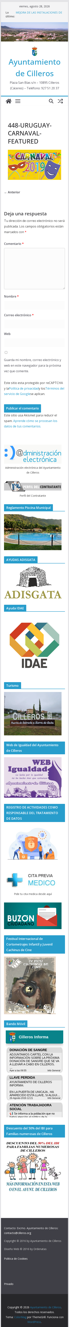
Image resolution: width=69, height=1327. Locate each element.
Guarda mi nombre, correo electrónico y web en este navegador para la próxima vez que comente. (32, 365)
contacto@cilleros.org (17, 1233)
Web (7, 334)
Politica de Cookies (16, 1258)
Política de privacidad (24, 388)
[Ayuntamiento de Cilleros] (8, 101)
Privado (8, 1284)
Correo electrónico (19, 315)
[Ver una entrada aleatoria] (60, 101)
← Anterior (12, 192)
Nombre (11, 296)
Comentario (14, 244)
